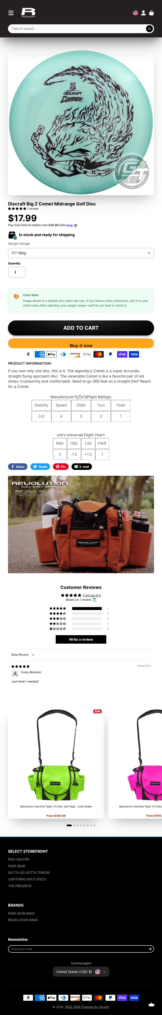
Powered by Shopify (95, 1007)
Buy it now (81, 345)
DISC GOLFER (18, 859)
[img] (20, 666)
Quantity (14, 263)
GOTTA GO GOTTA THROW (29, 873)
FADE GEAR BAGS (21, 913)
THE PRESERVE (19, 886)
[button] (17, 208)
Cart (151, 12)
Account (143, 12)
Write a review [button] (81, 639)
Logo (28, 12)
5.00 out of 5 (92, 595)
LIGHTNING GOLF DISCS (27, 879)
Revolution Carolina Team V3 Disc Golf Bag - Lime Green (56, 763)
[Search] (149, 28)
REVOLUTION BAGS (23, 920)
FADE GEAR (16, 866)
